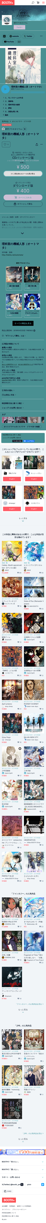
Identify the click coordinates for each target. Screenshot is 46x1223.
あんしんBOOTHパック (9, 364)
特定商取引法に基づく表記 (12, 403)
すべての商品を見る (23, 323)
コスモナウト (35, 503)
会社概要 (5, 1206)
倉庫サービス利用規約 (24, 1206)
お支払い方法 (9, 395)
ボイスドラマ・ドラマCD (21, 121)
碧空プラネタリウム (20, 23)
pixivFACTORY (7, 380)
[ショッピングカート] (38, 2)
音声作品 (5, 121)
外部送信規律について (9, 1212)
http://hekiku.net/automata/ (12, 255)
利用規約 (12, 1206)
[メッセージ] (19, 41)
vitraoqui (12, 503)
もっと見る (23, 518)
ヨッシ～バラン (36, 473)
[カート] (25, 129)
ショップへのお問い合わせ (12, 408)
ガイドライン (6, 1209)
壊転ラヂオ (12, 473)
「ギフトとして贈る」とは (14, 336)
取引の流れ (8, 390)
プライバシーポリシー (19, 1209)
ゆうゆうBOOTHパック (25, 364)
